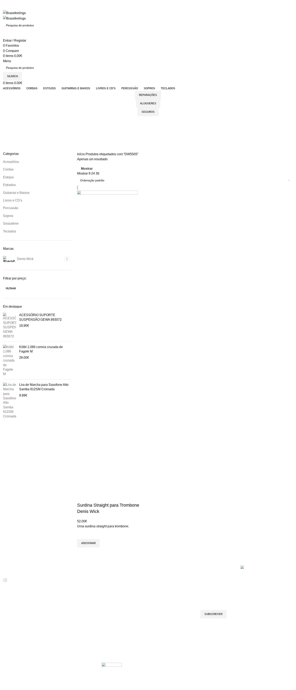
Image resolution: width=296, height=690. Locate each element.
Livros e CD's (12, 200)
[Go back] (8, 121)
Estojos (8, 177)
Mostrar (87, 168)
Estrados (9, 185)
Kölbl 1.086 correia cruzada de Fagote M (41, 349)
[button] (88, 543)
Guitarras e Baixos (16, 192)
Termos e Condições (115, 610)
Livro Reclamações (64, 603)
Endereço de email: (214, 594)
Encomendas (60, 589)
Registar (57, 582)
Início (81, 154)
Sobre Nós (108, 575)
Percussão (10, 208)
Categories (11, 141)
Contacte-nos (110, 582)
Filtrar (11, 288)
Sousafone (11, 223)
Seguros (148, 111)
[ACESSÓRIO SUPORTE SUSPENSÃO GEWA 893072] (9, 326)
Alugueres (148, 103)
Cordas (8, 169)
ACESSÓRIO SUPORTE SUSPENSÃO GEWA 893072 (40, 317)
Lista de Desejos (62, 596)
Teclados (9, 231)
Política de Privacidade (116, 617)
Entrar (56, 575)
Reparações (148, 95)
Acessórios (11, 161)
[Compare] (82, 497)
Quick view (82, 552)
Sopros (8, 216)
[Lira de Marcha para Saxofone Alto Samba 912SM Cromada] (9, 401)
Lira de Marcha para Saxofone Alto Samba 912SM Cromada (43, 387)
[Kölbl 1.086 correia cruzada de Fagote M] (9, 360)
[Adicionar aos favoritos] (82, 534)
